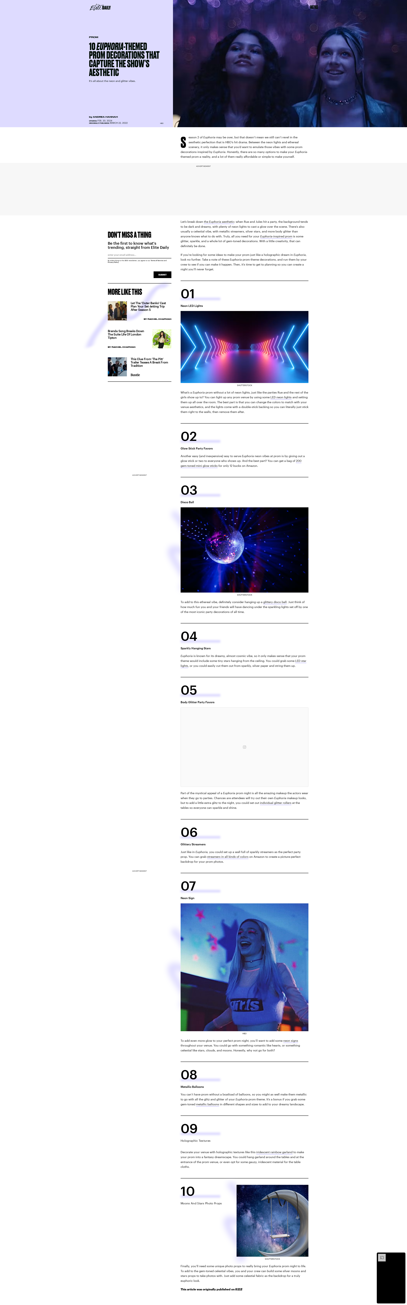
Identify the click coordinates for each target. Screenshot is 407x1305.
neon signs (290, 1040)
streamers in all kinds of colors (227, 856)
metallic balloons (207, 1104)
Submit (162, 274)
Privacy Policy (113, 262)
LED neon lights (281, 397)
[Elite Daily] (100, 7)
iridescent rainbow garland (274, 1152)
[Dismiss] (401, 1255)
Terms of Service (157, 260)
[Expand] (380, 1255)
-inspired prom (276, 236)
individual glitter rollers (275, 802)
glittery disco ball (275, 602)
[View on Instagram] (244, 747)
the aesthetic (219, 221)
